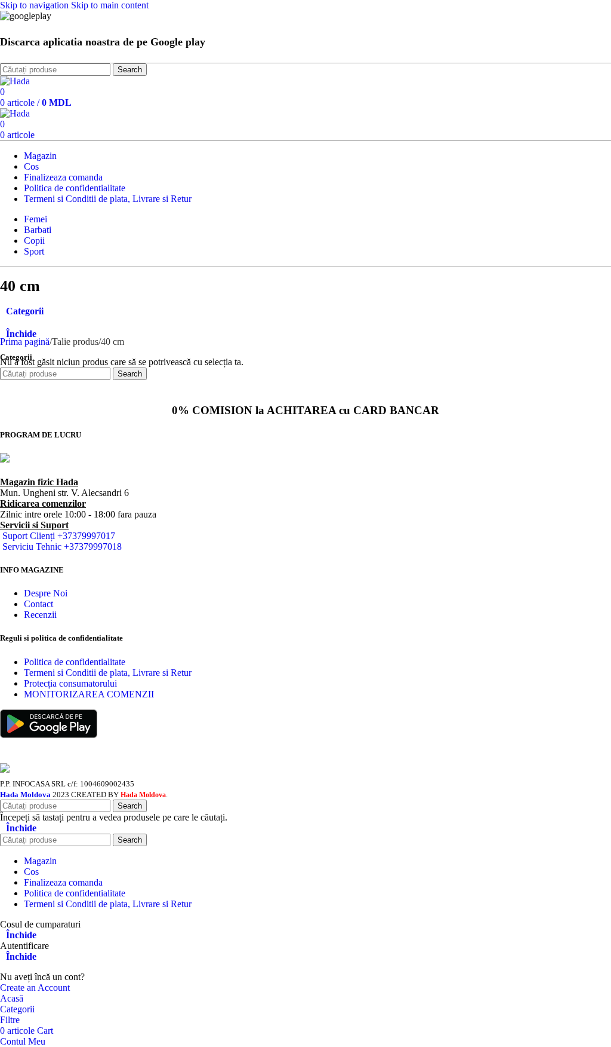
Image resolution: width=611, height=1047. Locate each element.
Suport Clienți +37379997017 (58, 536)
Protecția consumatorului (70, 683)
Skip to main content (110, 5)
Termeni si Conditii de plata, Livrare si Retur (108, 673)
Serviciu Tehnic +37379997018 (62, 546)
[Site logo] (15, 81)
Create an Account (35, 987)
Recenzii (40, 615)
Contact (38, 604)
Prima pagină (25, 341)
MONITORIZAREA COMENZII (89, 694)
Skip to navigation (35, 5)
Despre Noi (45, 593)
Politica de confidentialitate (74, 662)
